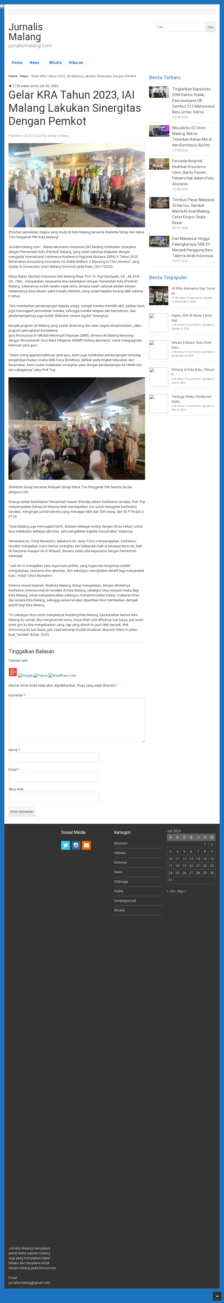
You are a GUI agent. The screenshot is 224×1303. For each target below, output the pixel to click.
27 (191, 873)
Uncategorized (125, 901)
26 (184, 873)
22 (205, 866)
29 (205, 873)
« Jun (171, 891)
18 (177, 866)
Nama (14, 750)
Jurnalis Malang (25, 32)
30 (212, 873)
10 (170, 859)
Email (13, 770)
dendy (51, 136)
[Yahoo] (41, 676)
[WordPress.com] (62, 676)
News (34, 62)
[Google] (25, 676)
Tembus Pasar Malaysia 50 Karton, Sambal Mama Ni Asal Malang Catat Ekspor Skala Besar (193, 211)
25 (177, 873)
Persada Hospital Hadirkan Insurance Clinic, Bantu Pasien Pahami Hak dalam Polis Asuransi (193, 172)
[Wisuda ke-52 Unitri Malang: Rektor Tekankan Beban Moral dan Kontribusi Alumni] (159, 131)
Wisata (55, 62)
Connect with (18, 661)
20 (191, 866)
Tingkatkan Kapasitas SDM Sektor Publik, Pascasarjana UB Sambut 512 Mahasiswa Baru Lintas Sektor (193, 100)
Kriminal (120, 862)
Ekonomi (120, 843)
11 (177, 859)
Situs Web (15, 789)
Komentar (16, 695)
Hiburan (76, 62)
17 (170, 866)
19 (184, 866)
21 (198, 866)
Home (17, 62)
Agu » (182, 891)
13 (191, 859)
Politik (118, 891)
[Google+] (12, 676)
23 (212, 866)
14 (198, 859)
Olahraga (121, 882)
